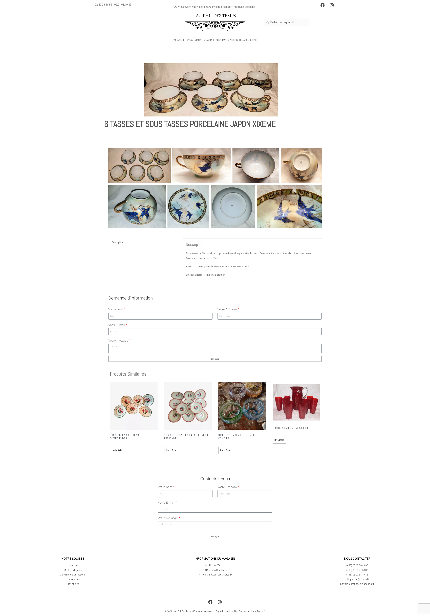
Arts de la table (194, 39)
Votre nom (115, 309)
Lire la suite (117, 450)
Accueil (180, 39)
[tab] (140, 242)
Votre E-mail (116, 325)
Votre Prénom (227, 309)
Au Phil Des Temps (183, 611)
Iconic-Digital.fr (258, 611)
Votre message (118, 340)
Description (117, 242)
